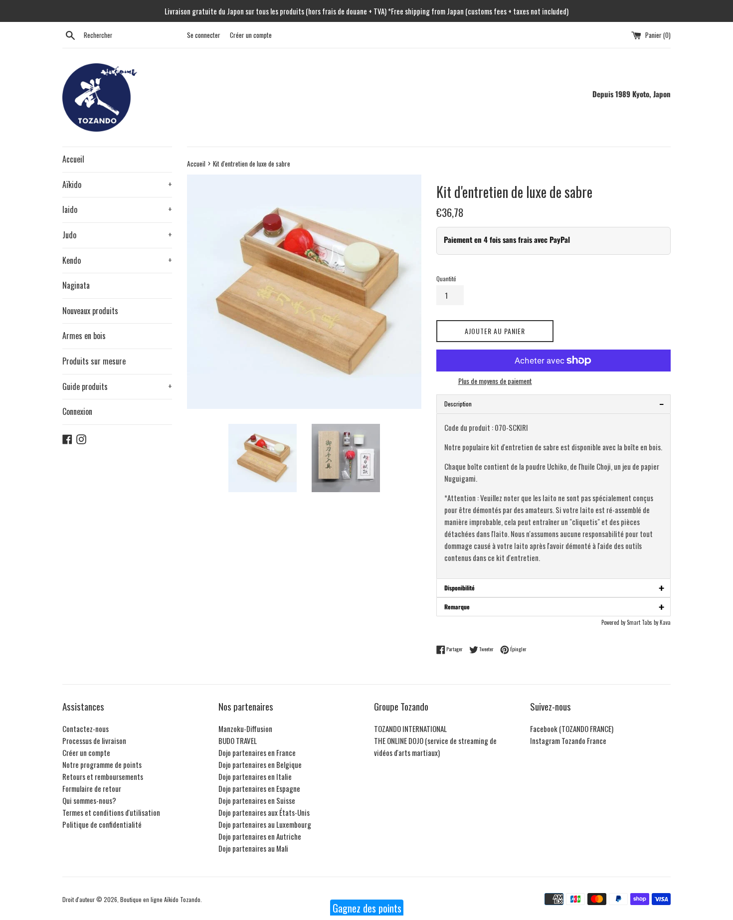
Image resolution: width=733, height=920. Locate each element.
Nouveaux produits (90, 311)
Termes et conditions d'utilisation (111, 812)
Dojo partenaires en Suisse (256, 800)
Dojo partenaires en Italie (255, 776)
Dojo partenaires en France (257, 752)
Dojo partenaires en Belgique (260, 764)
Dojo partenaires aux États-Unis (264, 812)
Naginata (76, 285)
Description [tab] (554, 403)
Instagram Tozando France (568, 740)
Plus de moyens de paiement (495, 380)
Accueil (73, 159)
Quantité (446, 278)
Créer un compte (251, 35)
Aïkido (117, 184)
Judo (117, 235)
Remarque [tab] (554, 606)
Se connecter (203, 35)
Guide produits (117, 386)
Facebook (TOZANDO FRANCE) (571, 728)
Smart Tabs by (643, 622)
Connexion (77, 411)
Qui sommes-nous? (89, 800)
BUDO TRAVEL (237, 740)
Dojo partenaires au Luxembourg (264, 824)
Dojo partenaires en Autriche (259, 836)
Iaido (117, 209)
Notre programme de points (102, 764)
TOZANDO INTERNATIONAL (410, 728)
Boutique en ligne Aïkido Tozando (160, 899)
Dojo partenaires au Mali (253, 848)
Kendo (117, 260)
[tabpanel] (553, 496)
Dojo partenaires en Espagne (259, 788)
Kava (665, 622)
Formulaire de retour (91, 788)
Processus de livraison (94, 740)
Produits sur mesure (94, 361)
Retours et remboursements (102, 776)
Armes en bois (84, 336)
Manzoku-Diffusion (245, 728)
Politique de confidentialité (102, 824)
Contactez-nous (85, 728)
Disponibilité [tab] (554, 588)
